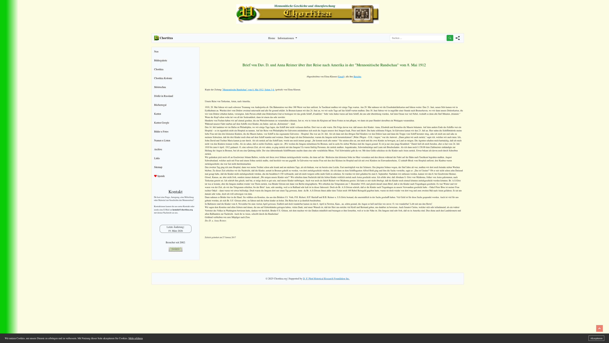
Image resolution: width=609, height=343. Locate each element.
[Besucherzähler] (175, 249)
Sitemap (158, 167)
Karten (157, 113)
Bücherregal (160, 104)
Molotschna (160, 87)
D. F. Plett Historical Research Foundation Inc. (326, 278)
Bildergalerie (160, 60)
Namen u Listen (162, 140)
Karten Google (161, 122)
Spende (161, 176)
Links (157, 158)
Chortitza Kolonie (163, 78)
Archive (158, 149)
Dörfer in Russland (163, 96)
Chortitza (158, 69)
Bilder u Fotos (161, 131)
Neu (156, 51)
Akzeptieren (596, 338)
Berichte (357, 76)
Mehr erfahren (135, 338)
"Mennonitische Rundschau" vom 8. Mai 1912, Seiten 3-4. (248, 89)
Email (341, 76)
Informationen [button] (286, 38)
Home (271, 38)
